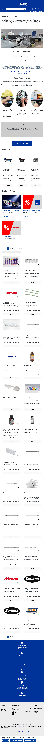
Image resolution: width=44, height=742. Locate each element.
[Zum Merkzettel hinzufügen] (11, 164)
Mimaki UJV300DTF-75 (21, 170)
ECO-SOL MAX (27, 397)
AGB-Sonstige (25, 731)
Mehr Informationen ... (6, 738)
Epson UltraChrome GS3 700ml (11, 334)
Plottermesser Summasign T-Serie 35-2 (31, 334)
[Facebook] (13, 712)
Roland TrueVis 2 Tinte (29, 270)
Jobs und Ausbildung (38, 708)
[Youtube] (15, 712)
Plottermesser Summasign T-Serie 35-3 (10, 493)
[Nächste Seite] (19, 248)
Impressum (12, 731)
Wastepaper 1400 (28, 620)
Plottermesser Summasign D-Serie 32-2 (31, 462)
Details (8, 185)
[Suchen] (25, 9)
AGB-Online (18, 731)
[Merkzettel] (30, 9)
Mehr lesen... (6, 216)
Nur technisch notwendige (17, 740)
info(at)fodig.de (4, 713)
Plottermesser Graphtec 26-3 (10, 524)
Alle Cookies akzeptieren (30, 740)
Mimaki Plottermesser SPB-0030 (11, 588)
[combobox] (15, 9)
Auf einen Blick (26, 705)
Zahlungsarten (26, 709)
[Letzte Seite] (22, 248)
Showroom (36, 712)
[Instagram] (18, 712)
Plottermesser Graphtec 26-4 (31, 556)
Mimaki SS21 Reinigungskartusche (8, 303)
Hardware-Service (26, 711)
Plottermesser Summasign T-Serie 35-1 (10, 557)
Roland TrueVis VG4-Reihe (7, 170)
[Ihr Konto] (35, 9)
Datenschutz (31, 731)
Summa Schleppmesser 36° (10, 620)
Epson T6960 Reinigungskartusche (8, 462)
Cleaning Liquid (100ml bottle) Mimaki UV (11, 430)
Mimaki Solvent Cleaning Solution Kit (30, 493)
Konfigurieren (5, 740)
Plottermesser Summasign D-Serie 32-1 (31, 525)
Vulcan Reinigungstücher (9, 397)
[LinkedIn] (13, 714)
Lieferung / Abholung (27, 708)
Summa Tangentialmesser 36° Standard (31, 589)
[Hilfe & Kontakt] (32, 9)
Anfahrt (2, 715)
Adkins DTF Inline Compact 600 (35, 170)
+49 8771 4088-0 (6, 712)
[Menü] (2, 9)
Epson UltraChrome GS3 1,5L (10, 365)
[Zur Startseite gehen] (22, 4)
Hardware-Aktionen (38, 714)
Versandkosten (21, 726)
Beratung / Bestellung (27, 706)
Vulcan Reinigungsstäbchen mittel (31, 303)
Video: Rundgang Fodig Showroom (22, 143)
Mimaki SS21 (6, 270)
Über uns (36, 707)
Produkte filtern (12, 252)
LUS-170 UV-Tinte (28, 365)
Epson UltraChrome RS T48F (31, 429)
